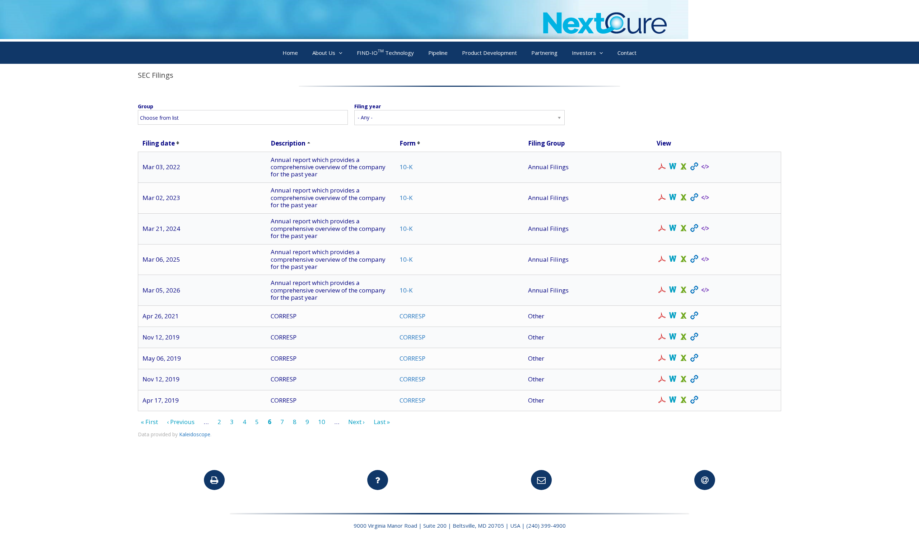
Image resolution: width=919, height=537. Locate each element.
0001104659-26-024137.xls (683, 290)
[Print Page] (214, 480)
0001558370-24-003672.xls (683, 229)
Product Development (489, 52)
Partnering (544, 52)
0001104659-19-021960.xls (683, 400)
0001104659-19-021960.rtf (672, 400)
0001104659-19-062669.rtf (672, 380)
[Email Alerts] (704, 480)
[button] (342, 53)
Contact (626, 52)
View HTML (694, 167)
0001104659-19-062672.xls (683, 337)
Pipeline (438, 52)
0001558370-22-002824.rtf (672, 167)
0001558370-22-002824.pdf (662, 167)
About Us (323, 52)
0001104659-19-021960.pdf (662, 400)
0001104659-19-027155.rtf (672, 358)
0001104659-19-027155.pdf (662, 358)
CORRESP (412, 316)
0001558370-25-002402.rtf (672, 259)
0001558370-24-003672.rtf (672, 229)
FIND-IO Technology (385, 52)
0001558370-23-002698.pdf (662, 198)
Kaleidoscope (194, 434)
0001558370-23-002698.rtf (672, 198)
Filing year (367, 106)
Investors (584, 52)
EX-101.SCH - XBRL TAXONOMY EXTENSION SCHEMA (705, 166)
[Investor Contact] (541, 480)
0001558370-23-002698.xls (683, 198)
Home (290, 52)
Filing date (158, 143)
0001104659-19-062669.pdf (662, 380)
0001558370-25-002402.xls (683, 259)
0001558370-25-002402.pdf (662, 259)
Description (288, 143)
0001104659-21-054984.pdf (662, 316)
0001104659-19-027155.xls (683, 358)
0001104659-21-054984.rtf (672, 316)
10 (321, 422)
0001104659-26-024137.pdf (662, 290)
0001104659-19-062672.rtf (672, 337)
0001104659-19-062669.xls (683, 380)
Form (408, 143)
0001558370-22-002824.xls (683, 167)
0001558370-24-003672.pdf (662, 229)
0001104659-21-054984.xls (683, 316)
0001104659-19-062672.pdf (662, 337)
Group (145, 106)
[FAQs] (377, 480)
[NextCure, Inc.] (344, 37)
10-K (406, 167)
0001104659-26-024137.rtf (672, 290)
